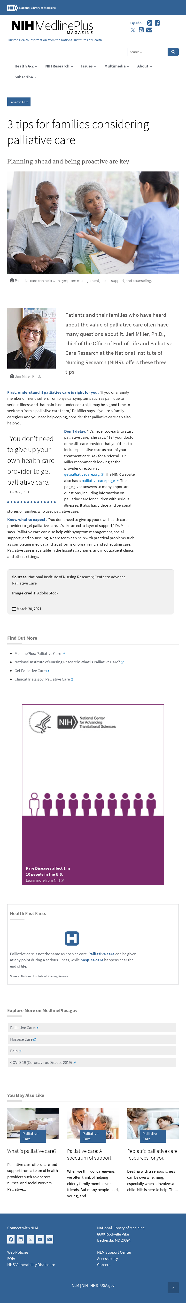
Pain (14, 1050)
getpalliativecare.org (82, 474)
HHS (94, 1285)
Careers (103, 1264)
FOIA (11, 1258)
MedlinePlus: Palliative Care (38, 653)
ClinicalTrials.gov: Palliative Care (42, 679)
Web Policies (17, 1252)
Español (136, 23)
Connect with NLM (22, 1227)
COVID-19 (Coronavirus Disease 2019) (41, 1062)
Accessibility (107, 1258)
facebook (156, 23)
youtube (140, 30)
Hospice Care (21, 1039)
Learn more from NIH (43, 880)
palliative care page (98, 480)
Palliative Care (19, 102)
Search (173, 52)
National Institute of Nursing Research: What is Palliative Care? (67, 662)
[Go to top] (173, 1287)
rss (148, 23)
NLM (75, 1285)
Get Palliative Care (30, 670)
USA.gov (107, 1285)
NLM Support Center (114, 1252)
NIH (85, 1285)
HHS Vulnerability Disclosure (31, 1264)
